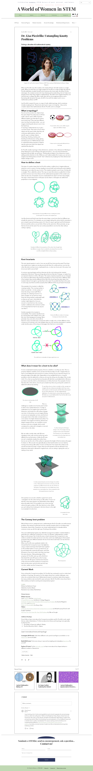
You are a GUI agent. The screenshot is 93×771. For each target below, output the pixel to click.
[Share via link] (28, 659)
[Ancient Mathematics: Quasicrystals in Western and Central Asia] (68, 677)
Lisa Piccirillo (24, 651)
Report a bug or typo (61, 768)
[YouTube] (73, 14)
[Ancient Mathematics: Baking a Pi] (24, 677)
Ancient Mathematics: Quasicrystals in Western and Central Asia (68, 686)
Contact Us (52, 768)
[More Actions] (71, 711)
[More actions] (71, 32)
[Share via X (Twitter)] (25, 659)
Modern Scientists (37, 22)
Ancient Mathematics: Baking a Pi (22, 686)
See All (77, 669)
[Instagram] (75, 14)
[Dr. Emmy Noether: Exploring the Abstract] (46, 677)
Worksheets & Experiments (62, 22)
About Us (46, 768)
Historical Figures (25, 22)
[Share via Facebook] (22, 659)
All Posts (17, 22)
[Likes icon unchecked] (25, 728)
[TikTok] (77, 14)
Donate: (74, 16)
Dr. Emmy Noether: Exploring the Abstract (44, 686)
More (73, 22)
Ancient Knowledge (49, 22)
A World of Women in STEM (46, 9)
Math (31, 655)
